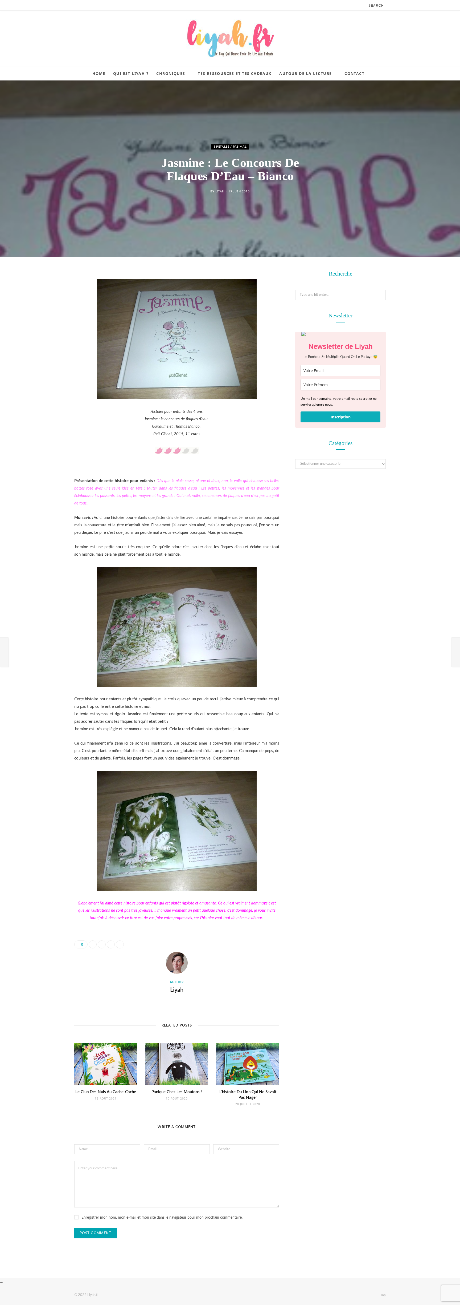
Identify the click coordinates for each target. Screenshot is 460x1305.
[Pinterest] (47, 317)
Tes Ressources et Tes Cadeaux (235, 73)
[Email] (47, 331)
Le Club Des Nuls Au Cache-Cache (105, 1092)
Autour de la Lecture (305, 73)
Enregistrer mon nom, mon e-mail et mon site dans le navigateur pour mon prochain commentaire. (162, 1217)
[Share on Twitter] (47, 304)
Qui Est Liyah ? (131, 73)
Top (383, 1294)
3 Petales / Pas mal (230, 146)
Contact (354, 73)
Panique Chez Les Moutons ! (176, 1092)
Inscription (341, 416)
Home (98, 73)
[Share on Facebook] (47, 290)
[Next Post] (455, 652)
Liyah (219, 191)
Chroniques (170, 73)
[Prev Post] (4, 652)
